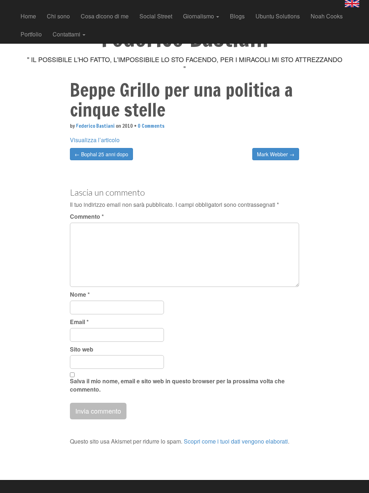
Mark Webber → (275, 154)
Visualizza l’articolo (95, 140)
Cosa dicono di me (105, 16)
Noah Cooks (327, 16)
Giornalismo (199, 16)
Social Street (155, 16)
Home (28, 16)
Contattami (67, 34)
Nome (80, 294)
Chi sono (58, 16)
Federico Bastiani (95, 126)
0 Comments (151, 126)
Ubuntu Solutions (277, 16)
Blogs (237, 16)
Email (79, 322)
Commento (87, 217)
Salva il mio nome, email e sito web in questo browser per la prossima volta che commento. (177, 385)
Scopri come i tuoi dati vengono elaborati (236, 441)
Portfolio (31, 34)
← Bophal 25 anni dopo (101, 154)
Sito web (81, 349)
